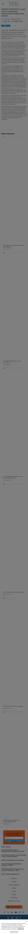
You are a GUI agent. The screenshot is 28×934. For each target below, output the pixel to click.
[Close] (26, 921)
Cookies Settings (14, 931)
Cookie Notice (20, 929)
